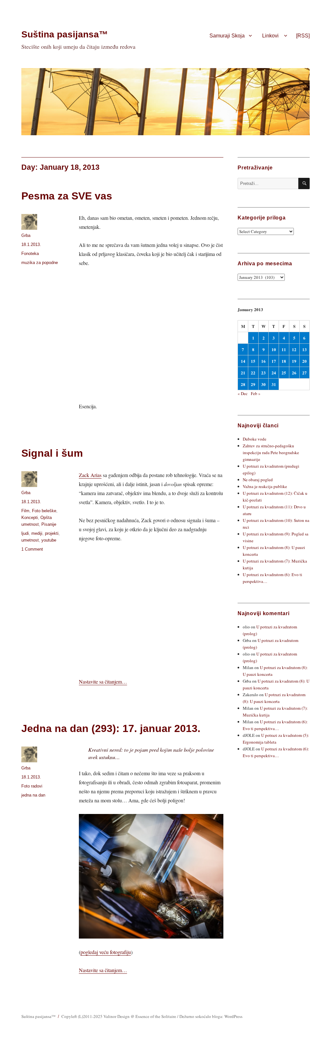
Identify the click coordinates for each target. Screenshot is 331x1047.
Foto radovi (31, 786)
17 (274, 361)
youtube (48, 540)
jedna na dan (33, 795)
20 (304, 361)
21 (243, 373)
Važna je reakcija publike (265, 486)
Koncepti (29, 517)
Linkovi (270, 35)
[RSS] (303, 35)
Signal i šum (52, 453)
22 (253, 373)
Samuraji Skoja (227, 35)
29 (253, 384)
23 (263, 373)
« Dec (243, 393)
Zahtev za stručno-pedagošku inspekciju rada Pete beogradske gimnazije (271, 452)
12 (294, 349)
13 (304, 349)
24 (274, 373)
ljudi (25, 533)
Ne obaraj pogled (258, 480)
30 (263, 384)
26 (294, 373)
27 (304, 373)
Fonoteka (30, 253)
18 (284, 361)
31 (274, 384)
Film (25, 510)
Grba (25, 235)
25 (284, 373)
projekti (52, 533)
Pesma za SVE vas (66, 196)
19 (294, 361)
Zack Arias (90, 475)
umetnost (30, 540)
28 (243, 384)
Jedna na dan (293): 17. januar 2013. (110, 728)
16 (263, 361)
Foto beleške (44, 510)
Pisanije (48, 524)
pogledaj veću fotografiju (105, 952)
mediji (36, 533)
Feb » (256, 393)
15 (253, 361)
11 (284, 349)
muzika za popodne (39, 262)
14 (243, 361)
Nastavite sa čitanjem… (103, 681)
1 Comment (32, 549)
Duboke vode (254, 439)
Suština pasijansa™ (64, 34)
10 (274, 349)
